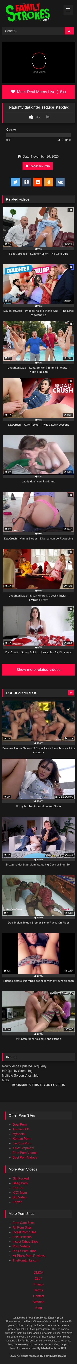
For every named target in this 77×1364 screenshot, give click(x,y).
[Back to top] (68, 1344)
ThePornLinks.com (26, 1260)
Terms (38, 1290)
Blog (38, 1308)
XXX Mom (20, 1192)
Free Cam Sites (24, 1222)
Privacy (38, 1284)
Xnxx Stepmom (23, 1148)
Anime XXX (21, 1129)
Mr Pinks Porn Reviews (29, 1255)
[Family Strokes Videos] (31, 13)
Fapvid (17, 1202)
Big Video (19, 1197)
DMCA (38, 1272)
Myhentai (19, 1134)
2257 (38, 1278)
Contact (38, 1296)
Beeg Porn (20, 1183)
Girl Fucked (21, 1178)
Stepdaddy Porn (40, 165)
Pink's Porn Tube (25, 1251)
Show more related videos (38, 669)
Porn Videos (21, 1246)
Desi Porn (20, 1124)
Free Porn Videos (25, 1152)
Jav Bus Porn (22, 1143)
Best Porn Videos (25, 1157)
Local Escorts (22, 1237)
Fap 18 (18, 1188)
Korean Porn (21, 1138)
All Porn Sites (22, 1227)
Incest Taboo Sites (25, 1241)
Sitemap (38, 1302)
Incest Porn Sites (24, 1232)
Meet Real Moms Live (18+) (41, 92)
